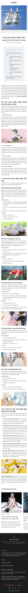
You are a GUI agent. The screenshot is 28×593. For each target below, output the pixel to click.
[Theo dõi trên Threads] (15, 588)
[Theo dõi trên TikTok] (18, 588)
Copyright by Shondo (16, 590)
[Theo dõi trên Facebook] (9, 588)
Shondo (25, 94)
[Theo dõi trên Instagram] (12, 588)
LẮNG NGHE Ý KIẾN (14, 539)
